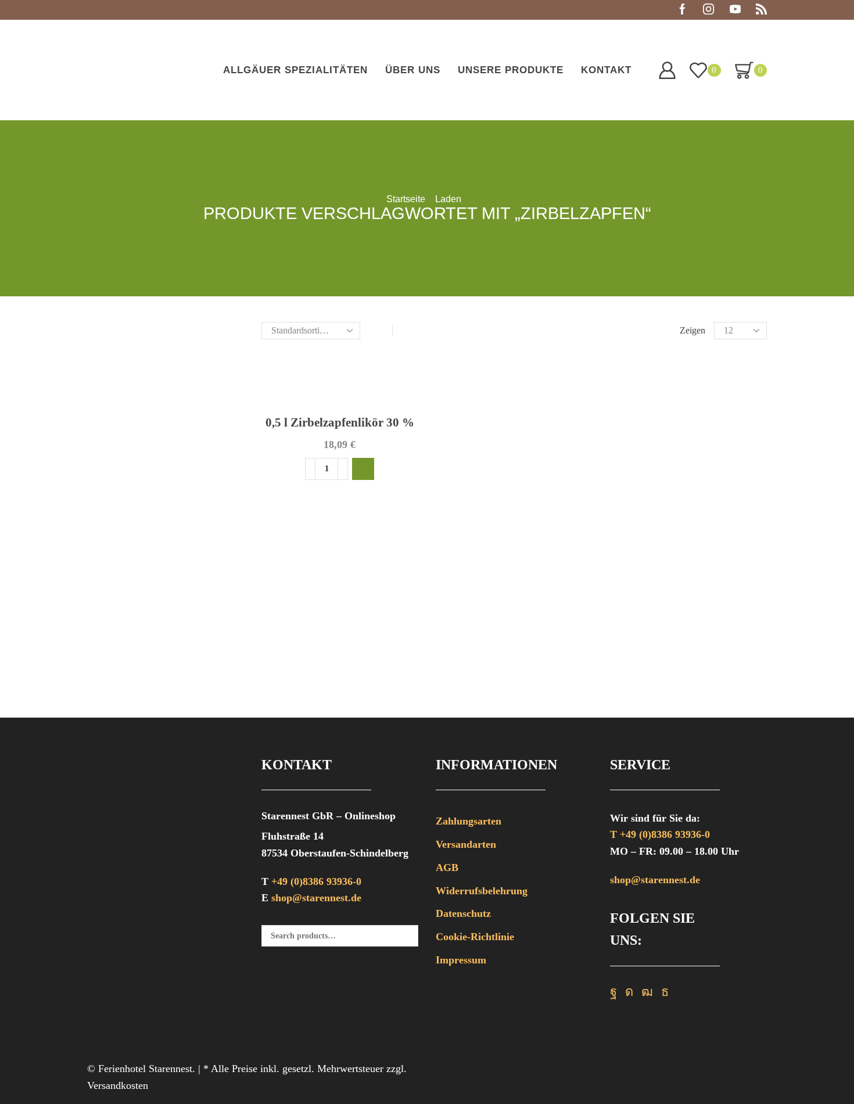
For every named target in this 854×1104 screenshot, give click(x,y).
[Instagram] (708, 9)
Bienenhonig (636, 393)
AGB (447, 867)
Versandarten (466, 844)
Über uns (412, 70)
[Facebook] (682, 9)
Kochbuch (631, 477)
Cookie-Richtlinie (475, 936)
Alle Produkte (639, 372)
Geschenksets (638, 456)
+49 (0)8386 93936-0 (316, 881)
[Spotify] (761, 9)
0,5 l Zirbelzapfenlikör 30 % (339, 422)
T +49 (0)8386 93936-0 (660, 834)
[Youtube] (735, 9)
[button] (363, 469)
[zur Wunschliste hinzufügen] (399, 371)
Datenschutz (463, 913)
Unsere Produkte (511, 70)
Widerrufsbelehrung (482, 891)
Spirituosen (634, 519)
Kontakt (606, 70)
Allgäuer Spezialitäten (295, 70)
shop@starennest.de (316, 898)
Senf (619, 498)
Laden (448, 199)
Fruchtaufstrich (642, 434)
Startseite (405, 199)
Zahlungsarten (468, 821)
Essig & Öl (633, 414)
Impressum (461, 960)
